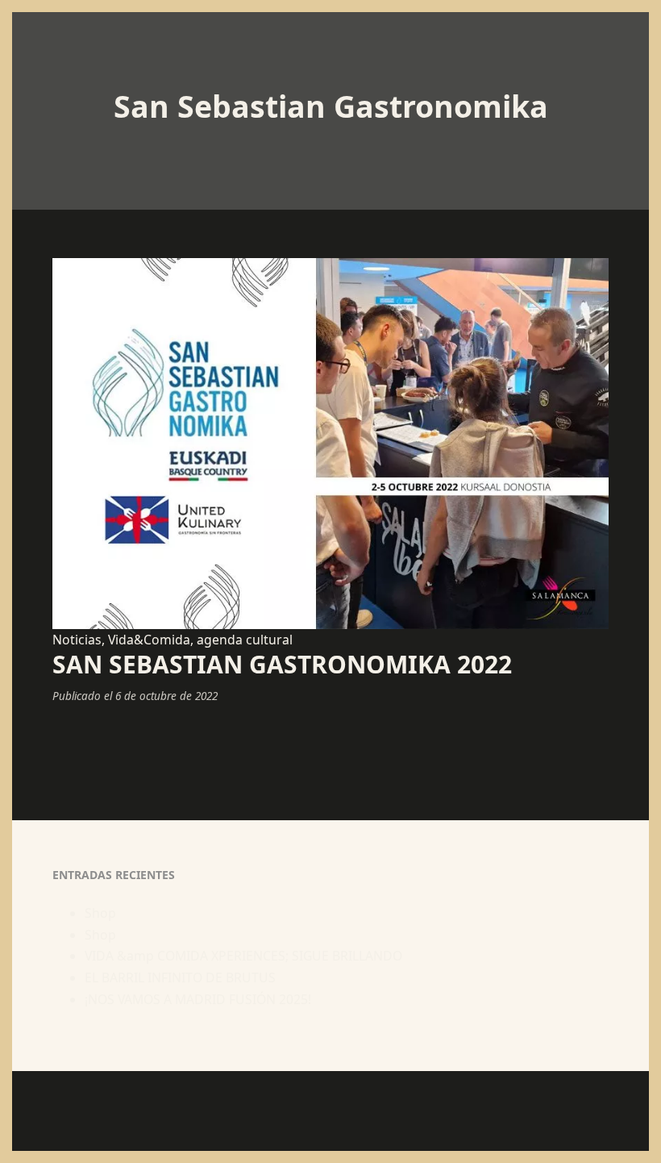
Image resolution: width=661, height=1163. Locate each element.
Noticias (77, 639)
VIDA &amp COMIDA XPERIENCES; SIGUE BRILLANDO (243, 956)
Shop (100, 913)
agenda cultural (245, 639)
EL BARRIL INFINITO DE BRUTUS (180, 977)
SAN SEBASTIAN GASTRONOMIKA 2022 (282, 664)
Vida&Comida (149, 639)
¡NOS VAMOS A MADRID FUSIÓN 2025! (198, 999)
